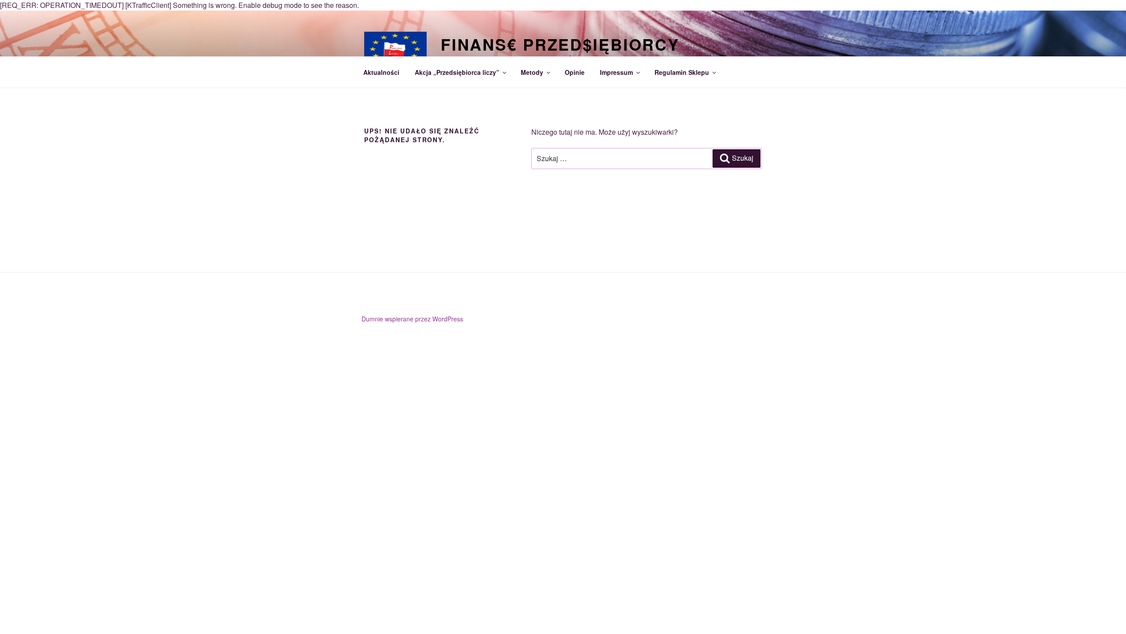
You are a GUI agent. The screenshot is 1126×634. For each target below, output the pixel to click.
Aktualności (381, 72)
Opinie (575, 72)
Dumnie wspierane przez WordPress (412, 318)
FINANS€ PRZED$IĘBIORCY (560, 44)
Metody (532, 72)
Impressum (616, 72)
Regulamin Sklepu (681, 72)
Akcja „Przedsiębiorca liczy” (457, 72)
